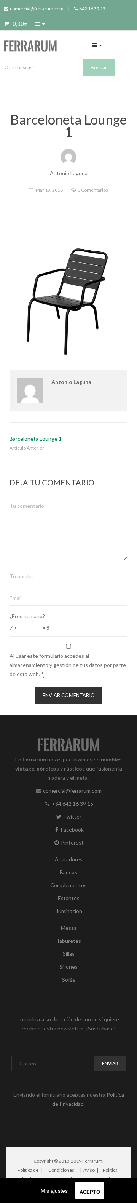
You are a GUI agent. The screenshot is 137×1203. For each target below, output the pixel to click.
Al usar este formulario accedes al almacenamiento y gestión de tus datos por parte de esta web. (68, 665)
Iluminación (68, 911)
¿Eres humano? (27, 616)
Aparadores (69, 859)
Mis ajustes (54, 1191)
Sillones (68, 966)
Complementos (68, 885)
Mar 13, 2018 (49, 190)
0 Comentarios (93, 190)
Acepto (90, 1192)
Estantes (69, 898)
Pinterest (72, 842)
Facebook (72, 829)
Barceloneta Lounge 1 (36, 438)
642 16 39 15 (91, 8)
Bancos (68, 872)
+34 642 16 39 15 (72, 803)
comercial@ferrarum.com (36, 8)
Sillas (69, 953)
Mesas (68, 928)
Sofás (68, 979)
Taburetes (68, 940)
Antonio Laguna (71, 382)
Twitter (71, 816)
